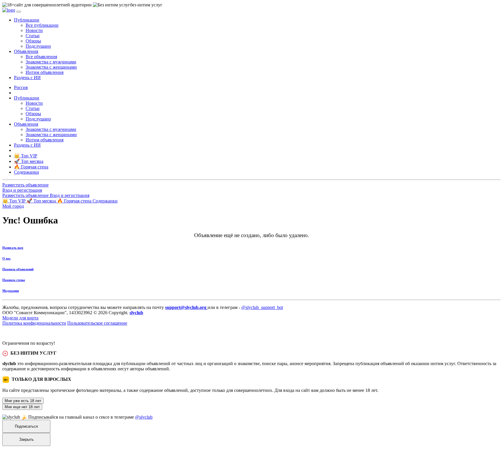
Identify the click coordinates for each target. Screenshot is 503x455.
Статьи (33, 35)
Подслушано (38, 46)
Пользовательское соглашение (97, 323)
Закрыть (26, 439)
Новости (34, 30)
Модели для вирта (20, 317)
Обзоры (33, 40)
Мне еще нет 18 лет (22, 407)
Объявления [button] (26, 51)
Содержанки (105, 200)
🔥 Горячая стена (75, 200)
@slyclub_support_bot (262, 307)
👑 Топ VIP (14, 200)
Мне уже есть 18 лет (23, 401)
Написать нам (12, 247)
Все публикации (42, 25)
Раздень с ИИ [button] (27, 77)
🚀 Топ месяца (41, 200)
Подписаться (26, 426)
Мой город (13, 206)
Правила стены (13, 280)
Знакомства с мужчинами (51, 61)
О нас (6, 258)
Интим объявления (44, 72)
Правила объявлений (17, 269)
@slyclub (144, 417)
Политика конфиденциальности (34, 323)
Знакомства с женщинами (51, 67)
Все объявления (41, 56)
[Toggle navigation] (18, 12)
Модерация (10, 290)
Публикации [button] (26, 19)
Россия (21, 87)
